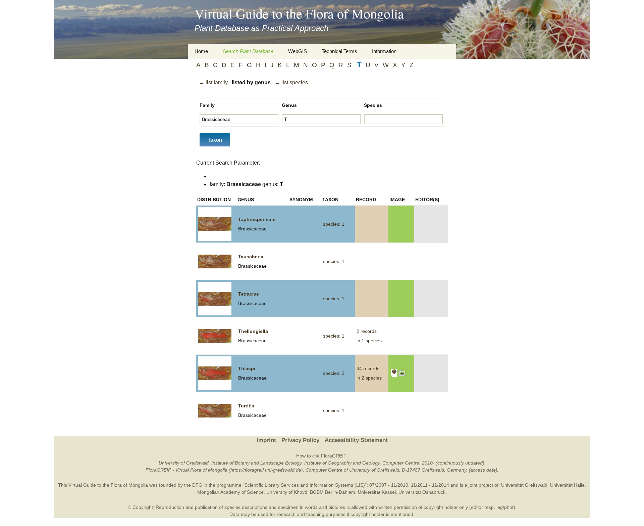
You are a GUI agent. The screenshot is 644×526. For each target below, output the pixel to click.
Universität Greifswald (524, 485)
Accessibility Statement (356, 440)
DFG (197, 485)
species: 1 (333, 224)
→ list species (291, 82)
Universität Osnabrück (421, 492)
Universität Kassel (377, 492)
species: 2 (333, 373)
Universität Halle (567, 485)
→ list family (213, 82)
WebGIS (297, 51)
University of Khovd (286, 492)
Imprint (266, 440)
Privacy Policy (300, 440)
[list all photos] (402, 373)
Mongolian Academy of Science (230, 492)
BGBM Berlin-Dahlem (332, 492)
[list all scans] (394, 373)
